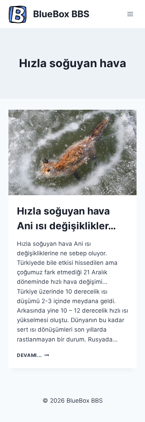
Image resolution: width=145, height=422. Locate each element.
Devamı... (33, 355)
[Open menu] (130, 13)
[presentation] (72, 152)
